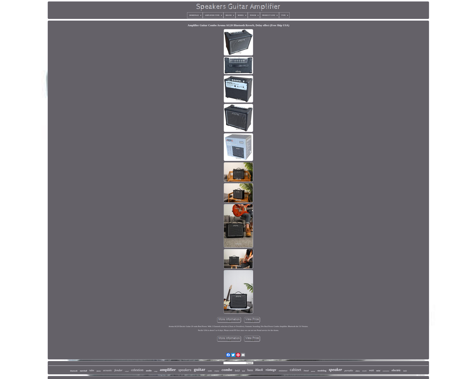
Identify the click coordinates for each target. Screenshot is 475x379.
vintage (271, 369)
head (306, 371)
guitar (199, 369)
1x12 (237, 370)
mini (378, 370)
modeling (322, 370)
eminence (283, 370)
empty (216, 371)
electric (396, 370)
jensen (99, 371)
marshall (83, 371)
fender (118, 370)
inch (243, 371)
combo (227, 370)
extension (386, 371)
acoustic (107, 370)
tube (91, 370)
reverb (364, 371)
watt (371, 370)
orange (155, 371)
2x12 (405, 371)
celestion (137, 370)
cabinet (295, 369)
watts (210, 371)
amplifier (168, 369)
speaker (335, 369)
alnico (358, 371)
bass (250, 370)
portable (348, 370)
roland (127, 371)
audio (149, 370)
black (259, 369)
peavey (313, 371)
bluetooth (73, 371)
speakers (184, 370)
